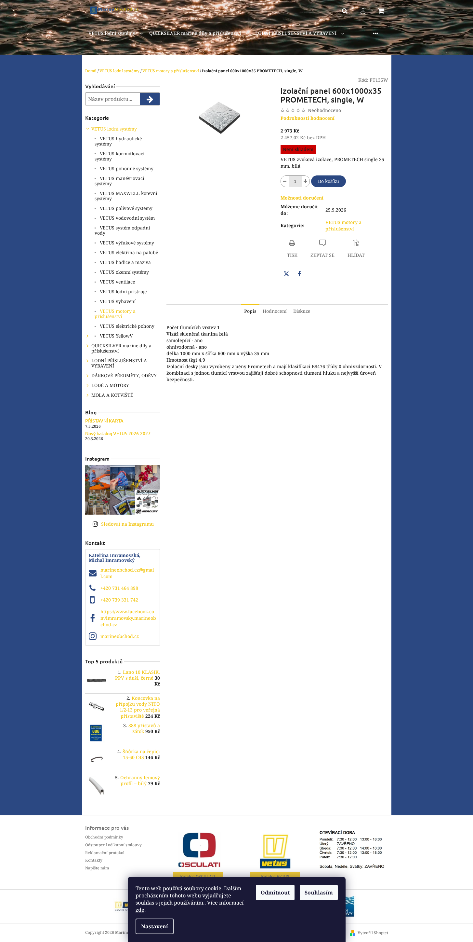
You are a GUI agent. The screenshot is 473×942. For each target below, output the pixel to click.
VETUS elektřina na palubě (128, 252)
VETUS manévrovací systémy (119, 181)
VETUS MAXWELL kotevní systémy (126, 195)
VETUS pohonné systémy (126, 168)
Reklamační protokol (105, 852)
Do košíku (328, 181)
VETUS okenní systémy (124, 272)
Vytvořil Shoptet (373, 932)
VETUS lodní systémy (114, 129)
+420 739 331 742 (119, 600)
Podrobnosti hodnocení (308, 118)
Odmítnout (275, 892)
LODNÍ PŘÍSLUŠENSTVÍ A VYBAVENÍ (119, 363)
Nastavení (154, 926)
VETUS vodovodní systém (127, 218)
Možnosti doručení (302, 198)
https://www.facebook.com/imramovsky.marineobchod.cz (128, 618)
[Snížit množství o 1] (285, 181)
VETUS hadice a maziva (125, 262)
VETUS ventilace (117, 282)
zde (140, 909)
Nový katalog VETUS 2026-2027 (118, 433)
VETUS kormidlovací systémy (119, 156)
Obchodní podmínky (104, 837)
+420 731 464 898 (119, 588)
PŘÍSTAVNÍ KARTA (104, 420)
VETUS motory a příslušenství (115, 313)
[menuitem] (115, 33)
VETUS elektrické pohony (126, 326)
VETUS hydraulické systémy (118, 141)
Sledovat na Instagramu (127, 524)
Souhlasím (319, 892)
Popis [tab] (250, 311)
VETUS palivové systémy (125, 208)
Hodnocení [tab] (275, 311)
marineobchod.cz (119, 636)
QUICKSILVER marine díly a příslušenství (121, 348)
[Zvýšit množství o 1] (305, 181)
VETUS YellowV (116, 336)
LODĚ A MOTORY (110, 385)
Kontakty (93, 860)
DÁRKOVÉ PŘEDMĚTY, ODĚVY (124, 375)
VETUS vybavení (117, 301)
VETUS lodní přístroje (123, 291)
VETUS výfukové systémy (126, 243)
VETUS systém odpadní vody (122, 230)
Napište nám (97, 867)
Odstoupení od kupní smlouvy (113, 845)
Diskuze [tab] (301, 311)
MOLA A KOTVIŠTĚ (112, 395)
